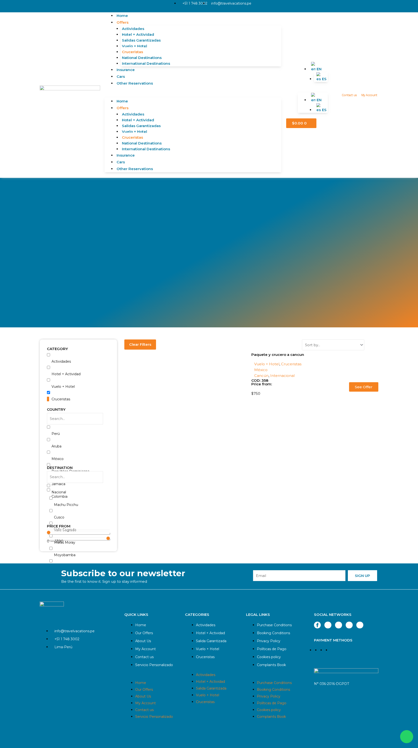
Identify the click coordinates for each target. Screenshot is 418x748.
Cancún (261, 375)
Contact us (349, 95)
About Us (143, 641)
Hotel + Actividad (138, 34)
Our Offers (144, 633)
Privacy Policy (268, 641)
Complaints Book (271, 665)
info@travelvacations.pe (231, 3)
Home (122, 15)
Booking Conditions (273, 633)
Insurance (126, 69)
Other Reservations (135, 83)
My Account (369, 95)
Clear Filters (140, 344)
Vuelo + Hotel (134, 46)
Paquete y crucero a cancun (277, 354)
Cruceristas (132, 52)
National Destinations (142, 57)
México (261, 369)
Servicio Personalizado (154, 665)
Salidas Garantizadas (141, 40)
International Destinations (146, 63)
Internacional (282, 375)
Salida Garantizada (211, 641)
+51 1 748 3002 (194, 3)
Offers (122, 22)
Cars (121, 76)
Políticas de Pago (271, 649)
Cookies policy (269, 657)
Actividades (133, 28)
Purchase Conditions (274, 625)
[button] (192, 95)
